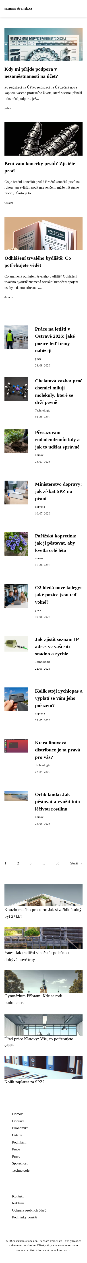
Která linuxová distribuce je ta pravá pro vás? (57, 750)
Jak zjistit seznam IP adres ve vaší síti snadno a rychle (57, 646)
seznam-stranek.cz (18, 8)
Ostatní (8, 202)
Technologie (42, 410)
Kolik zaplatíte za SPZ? (24, 1082)
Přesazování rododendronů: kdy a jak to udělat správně (57, 440)
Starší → (76, 863)
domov (8, 297)
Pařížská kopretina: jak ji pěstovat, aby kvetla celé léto (56, 543)
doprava (40, 506)
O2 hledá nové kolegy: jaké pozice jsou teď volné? (58, 595)
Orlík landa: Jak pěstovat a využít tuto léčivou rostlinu (57, 802)
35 (57, 863)
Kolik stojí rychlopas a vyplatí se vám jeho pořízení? (59, 698)
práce (7, 108)
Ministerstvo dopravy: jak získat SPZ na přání (58, 491)
